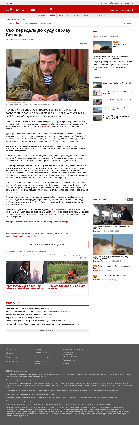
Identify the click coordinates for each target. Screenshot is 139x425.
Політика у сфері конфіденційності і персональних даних (70, 354)
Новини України (99, 31)
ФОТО (105, 3)
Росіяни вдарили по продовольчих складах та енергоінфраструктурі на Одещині (111, 57)
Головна (41, 15)
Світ (68, 15)
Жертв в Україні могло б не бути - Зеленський (28, 318)
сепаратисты (43, 251)
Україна (51, 15)
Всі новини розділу (12, 19)
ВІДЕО (100, 3)
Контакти (37, 349)
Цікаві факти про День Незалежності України (113, 62)
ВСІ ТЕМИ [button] (127, 24)
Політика (23, 19)
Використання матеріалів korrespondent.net (44, 357)
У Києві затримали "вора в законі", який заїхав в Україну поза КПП (38, 311)
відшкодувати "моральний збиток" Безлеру (62, 209)
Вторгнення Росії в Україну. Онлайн (121, 44)
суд (20, 251)
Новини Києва (34, 24)
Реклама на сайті (40, 352)
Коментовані (113, 36)
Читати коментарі (47, 330)
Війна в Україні (46, 24)
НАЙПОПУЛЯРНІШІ (115, 3)
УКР (11, 3)
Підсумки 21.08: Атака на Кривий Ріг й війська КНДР (116, 117)
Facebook (12, 349)
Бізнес (76, 15)
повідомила (45, 126)
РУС (7, 3)
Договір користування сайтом (73, 349)
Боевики (35, 251)
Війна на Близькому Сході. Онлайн (117, 100)
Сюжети (96, 77)
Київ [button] (7, 10)
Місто (61, 15)
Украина (12, 251)
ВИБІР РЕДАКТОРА (99, 199)
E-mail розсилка (15, 362)
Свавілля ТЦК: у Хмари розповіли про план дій (29, 308)
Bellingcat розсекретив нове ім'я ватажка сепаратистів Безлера (37, 221)
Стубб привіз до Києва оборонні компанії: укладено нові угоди (36, 321)
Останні (95, 36)
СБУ (17, 251)
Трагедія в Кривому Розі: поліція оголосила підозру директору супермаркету (42, 324)
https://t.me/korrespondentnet (24, 236)
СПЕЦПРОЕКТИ (128, 3)
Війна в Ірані (33, 23)
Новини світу (97, 231)
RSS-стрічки (13, 357)
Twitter (11, 353)
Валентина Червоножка (18, 39)
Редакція (66, 363)
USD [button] (23, 10)
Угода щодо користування (72, 360)
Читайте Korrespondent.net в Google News (47, 245)
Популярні (103, 36)
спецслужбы (27, 251)
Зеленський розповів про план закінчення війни (30, 315)
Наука (85, 15)
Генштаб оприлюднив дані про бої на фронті (111, 65)
